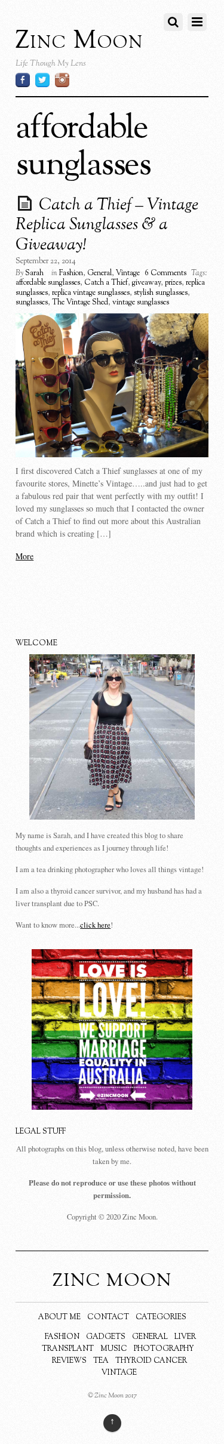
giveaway (146, 283)
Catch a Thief (106, 283)
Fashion (71, 273)
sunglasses (32, 302)
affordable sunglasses (48, 283)
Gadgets (105, 1337)
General (99, 273)
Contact (108, 1317)
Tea (101, 1361)
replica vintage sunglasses (91, 293)
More (24, 556)
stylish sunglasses (161, 293)
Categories (161, 1317)
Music (113, 1349)
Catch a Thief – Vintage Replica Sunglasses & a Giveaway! (107, 225)
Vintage (128, 273)
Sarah (34, 273)
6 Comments (165, 273)
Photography (164, 1349)
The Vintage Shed (80, 302)
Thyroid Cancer (151, 1361)
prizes (173, 283)
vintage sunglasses (140, 302)
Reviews (69, 1361)
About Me (59, 1317)
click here (95, 925)
